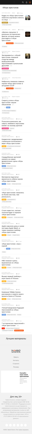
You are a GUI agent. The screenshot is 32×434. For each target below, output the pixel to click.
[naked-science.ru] (25, 425)
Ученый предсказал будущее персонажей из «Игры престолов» (13, 310)
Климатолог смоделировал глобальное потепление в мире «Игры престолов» (12, 141)
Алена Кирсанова (16, 77)
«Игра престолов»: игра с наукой (11, 245)
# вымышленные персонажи (9, 70)
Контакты (16, 360)
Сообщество (10, 43)
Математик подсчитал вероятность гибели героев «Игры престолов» (12, 179)
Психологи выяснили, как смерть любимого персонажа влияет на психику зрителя (13, 124)
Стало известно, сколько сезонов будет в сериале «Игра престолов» (11, 212)
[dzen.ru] (17, 425)
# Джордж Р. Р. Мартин (7, 330)
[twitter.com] (6, 425)
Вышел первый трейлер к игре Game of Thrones (11, 277)
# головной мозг (6, 72)
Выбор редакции (19, 330)
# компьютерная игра (7, 283)
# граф (8, 184)
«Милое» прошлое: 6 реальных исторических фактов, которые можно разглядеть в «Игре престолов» (11, 36)
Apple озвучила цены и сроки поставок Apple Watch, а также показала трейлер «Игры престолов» (13, 229)
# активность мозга (13, 22)
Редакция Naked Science (8, 119)
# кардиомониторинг (7, 168)
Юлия (13, 13)
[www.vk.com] (10, 425)
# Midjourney (18, 88)
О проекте (16, 363)
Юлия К (14, 29)
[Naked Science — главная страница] (9, 2)
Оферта (16, 357)
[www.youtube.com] (14, 425)
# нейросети (5, 91)
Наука (8, 107)
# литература (5, 112)
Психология (5, 68)
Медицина (4, 22)
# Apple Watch (16, 235)
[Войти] (30, 2)
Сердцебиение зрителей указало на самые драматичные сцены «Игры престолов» (12, 160)
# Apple (9, 235)
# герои (9, 267)
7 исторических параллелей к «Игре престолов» (13, 324)
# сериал (4, 46)
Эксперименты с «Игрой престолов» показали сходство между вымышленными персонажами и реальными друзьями (12, 60)
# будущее (10, 217)
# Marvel (12, 128)
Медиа (4, 146)
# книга (19, 314)
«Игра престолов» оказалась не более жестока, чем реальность (13, 195)
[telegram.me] (21, 425)
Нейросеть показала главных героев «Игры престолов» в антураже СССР (13, 84)
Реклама (16, 367)
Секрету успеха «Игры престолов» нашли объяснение (10, 102)
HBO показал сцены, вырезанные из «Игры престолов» (10, 263)
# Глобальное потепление (13, 146)
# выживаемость (11, 199)
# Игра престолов (6, 24)
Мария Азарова (16, 51)
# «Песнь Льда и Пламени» (9, 110)
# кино (3, 252)
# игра (8, 299)
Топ (3, 328)
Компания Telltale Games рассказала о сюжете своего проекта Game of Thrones (13, 294)
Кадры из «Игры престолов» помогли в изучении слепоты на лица (13, 18)
